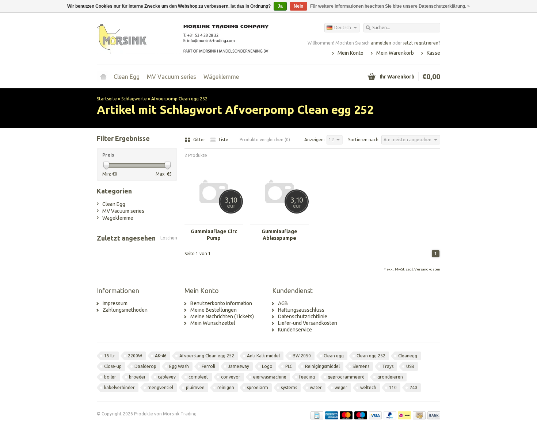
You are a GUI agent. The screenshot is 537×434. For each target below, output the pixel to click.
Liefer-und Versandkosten (307, 323)
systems (289, 387)
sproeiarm (257, 387)
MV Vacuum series (171, 76)
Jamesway (238, 366)
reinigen (225, 387)
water (316, 387)
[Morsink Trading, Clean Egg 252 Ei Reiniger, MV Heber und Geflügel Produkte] (182, 38)
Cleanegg (407, 355)
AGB (283, 303)
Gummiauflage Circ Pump (214, 234)
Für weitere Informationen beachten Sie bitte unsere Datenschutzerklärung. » (390, 6)
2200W (135, 355)
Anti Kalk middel (263, 355)
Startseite (103, 76)
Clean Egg (127, 76)
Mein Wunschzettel (212, 323)
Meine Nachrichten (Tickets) (222, 316)
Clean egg (334, 355)
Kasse (433, 53)
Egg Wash (179, 366)
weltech (368, 387)
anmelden (381, 43)
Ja (280, 6)
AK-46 (161, 355)
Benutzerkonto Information (221, 303)
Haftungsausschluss (301, 310)
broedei (137, 377)
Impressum (115, 303)
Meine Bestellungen (213, 310)
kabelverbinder (119, 387)
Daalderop (145, 366)
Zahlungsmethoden (125, 310)
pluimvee (195, 387)
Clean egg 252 (371, 355)
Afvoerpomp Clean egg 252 (179, 98)
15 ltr (109, 355)
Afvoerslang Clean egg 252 (206, 355)
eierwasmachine (269, 377)
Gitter (199, 139)
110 (393, 387)
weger (341, 387)
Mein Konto (350, 53)
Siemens (361, 366)
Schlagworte (134, 98)
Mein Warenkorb (395, 53)
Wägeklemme (221, 76)
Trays (387, 366)
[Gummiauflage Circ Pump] (213, 221)
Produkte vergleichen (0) (265, 139)
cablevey (167, 377)
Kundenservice (295, 330)
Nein (298, 6)
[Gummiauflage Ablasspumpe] (279, 221)
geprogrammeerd (346, 377)
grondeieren (390, 377)
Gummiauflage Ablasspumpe (279, 234)
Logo (267, 366)
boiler (110, 377)
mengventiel (160, 387)
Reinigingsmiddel (322, 366)
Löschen (168, 237)
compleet (198, 377)
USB (410, 366)
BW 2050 (302, 355)
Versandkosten (427, 269)
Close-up (113, 366)
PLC (288, 366)
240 (413, 387)
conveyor (230, 377)
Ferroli (208, 366)
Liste (223, 139)
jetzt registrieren (420, 43)
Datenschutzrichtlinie (302, 316)
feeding (307, 377)
